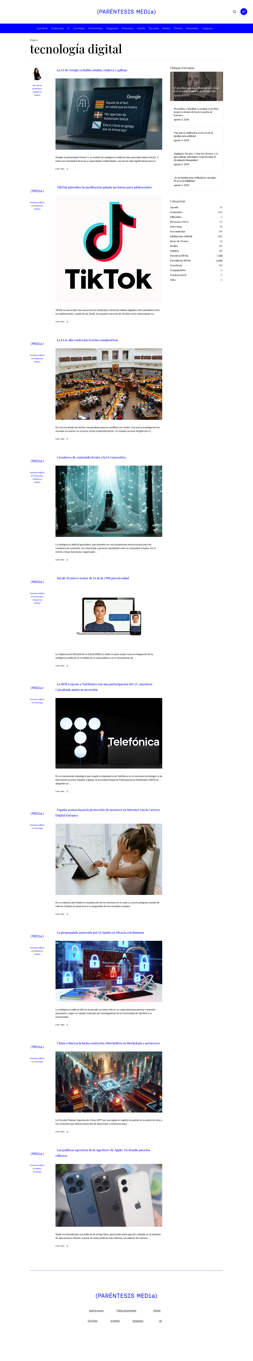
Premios (178, 28)
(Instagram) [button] (138, 1321)
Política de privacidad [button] (126, 1310)
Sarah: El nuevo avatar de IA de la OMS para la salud (93, 578)
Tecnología (79, 28)
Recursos (154, 28)
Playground (112, 28)
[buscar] (234, 11)
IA (68, 28)
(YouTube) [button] (92, 1321)
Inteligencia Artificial (181, 236)
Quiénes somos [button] (96, 1310)
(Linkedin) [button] (115, 1321)
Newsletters (192, 28)
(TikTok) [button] (156, 1310)
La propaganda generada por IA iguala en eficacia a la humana (100, 932)
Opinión (141, 28)
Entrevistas (127, 28)
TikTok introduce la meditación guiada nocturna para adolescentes (104, 187)
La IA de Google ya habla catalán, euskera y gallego (92, 70)
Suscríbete (42, 28)
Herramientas (95, 28)
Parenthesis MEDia (196, 260)
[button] (243, 11)
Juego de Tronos (179, 241)
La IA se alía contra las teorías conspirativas (87, 340)
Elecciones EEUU (179, 221)
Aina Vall (36, 85)
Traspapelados (178, 270)
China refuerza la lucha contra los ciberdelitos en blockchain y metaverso (108, 1043)
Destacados (57, 28)
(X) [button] (160, 1321)
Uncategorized (178, 275)
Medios (166, 28)
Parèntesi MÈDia (196, 255)
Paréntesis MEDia (37, 203)
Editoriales (176, 216)
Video (173, 279)
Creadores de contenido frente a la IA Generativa (91, 457)
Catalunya (207, 28)
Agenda (174, 207)
